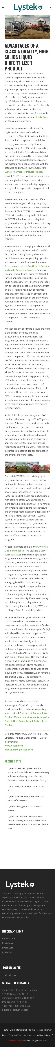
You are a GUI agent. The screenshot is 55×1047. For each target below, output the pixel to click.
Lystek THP (8, 938)
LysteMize (8, 943)
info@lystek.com (18, 1009)
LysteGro (41, 116)
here (27, 656)
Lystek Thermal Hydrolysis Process (24, 171)
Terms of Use (15, 1035)
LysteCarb (7, 947)
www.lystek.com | (15, 745)
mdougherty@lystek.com (19, 749)
